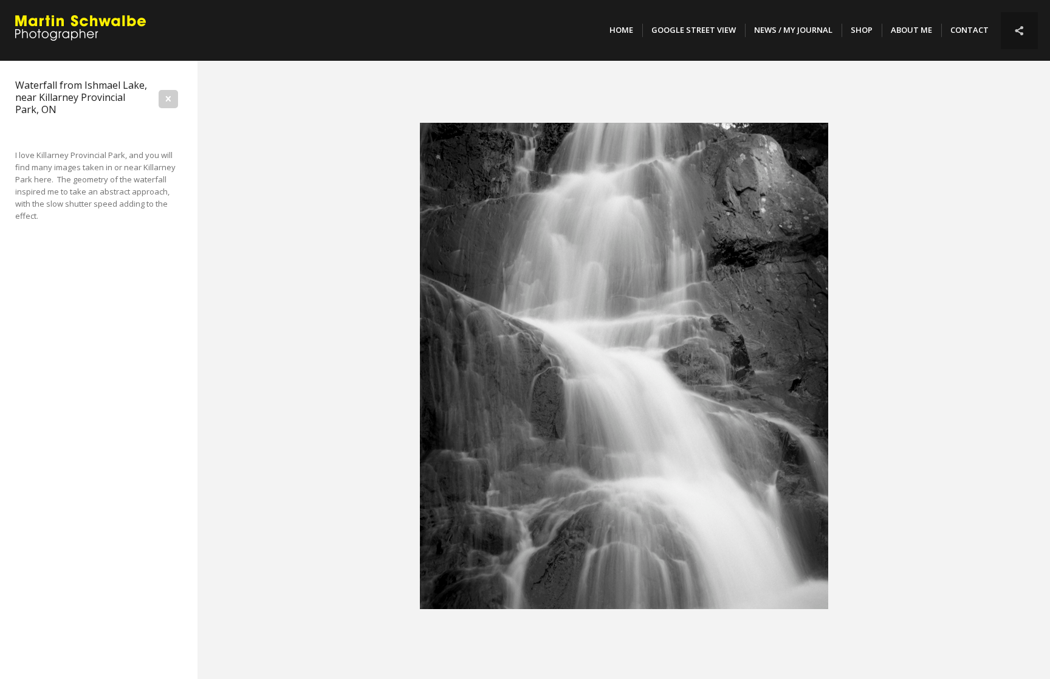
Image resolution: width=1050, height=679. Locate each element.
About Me (911, 29)
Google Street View (693, 29)
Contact (969, 29)
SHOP (862, 29)
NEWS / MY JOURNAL (793, 29)
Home (621, 29)
